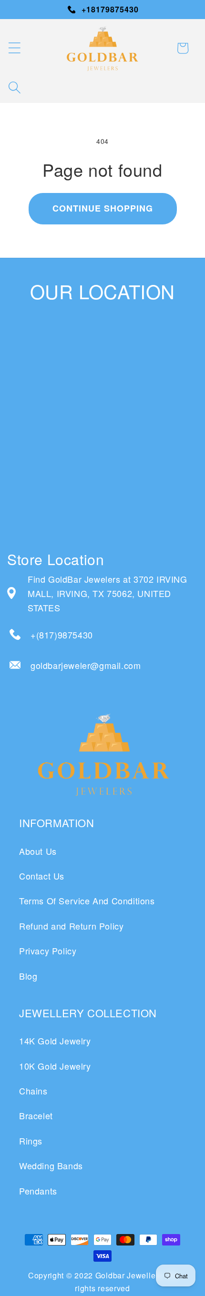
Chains (33, 1090)
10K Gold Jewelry (55, 1066)
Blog (28, 976)
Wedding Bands (51, 1165)
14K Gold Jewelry (55, 1040)
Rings (30, 1140)
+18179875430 (110, 9)
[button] (14, 48)
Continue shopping (102, 208)
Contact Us (41, 876)
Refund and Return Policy (71, 926)
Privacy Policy (47, 950)
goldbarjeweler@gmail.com (86, 665)
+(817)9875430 (62, 634)
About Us (38, 851)
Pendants (38, 1191)
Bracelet (36, 1115)
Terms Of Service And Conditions (87, 900)
